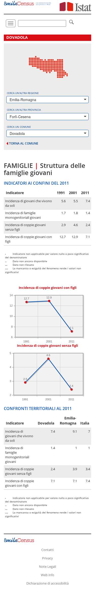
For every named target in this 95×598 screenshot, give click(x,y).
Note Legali (47, 566)
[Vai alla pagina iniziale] (28, 2)
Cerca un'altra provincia (24, 110)
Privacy (47, 558)
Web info (47, 575)
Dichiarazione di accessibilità (47, 583)
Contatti (47, 549)
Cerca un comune (19, 127)
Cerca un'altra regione (23, 93)
